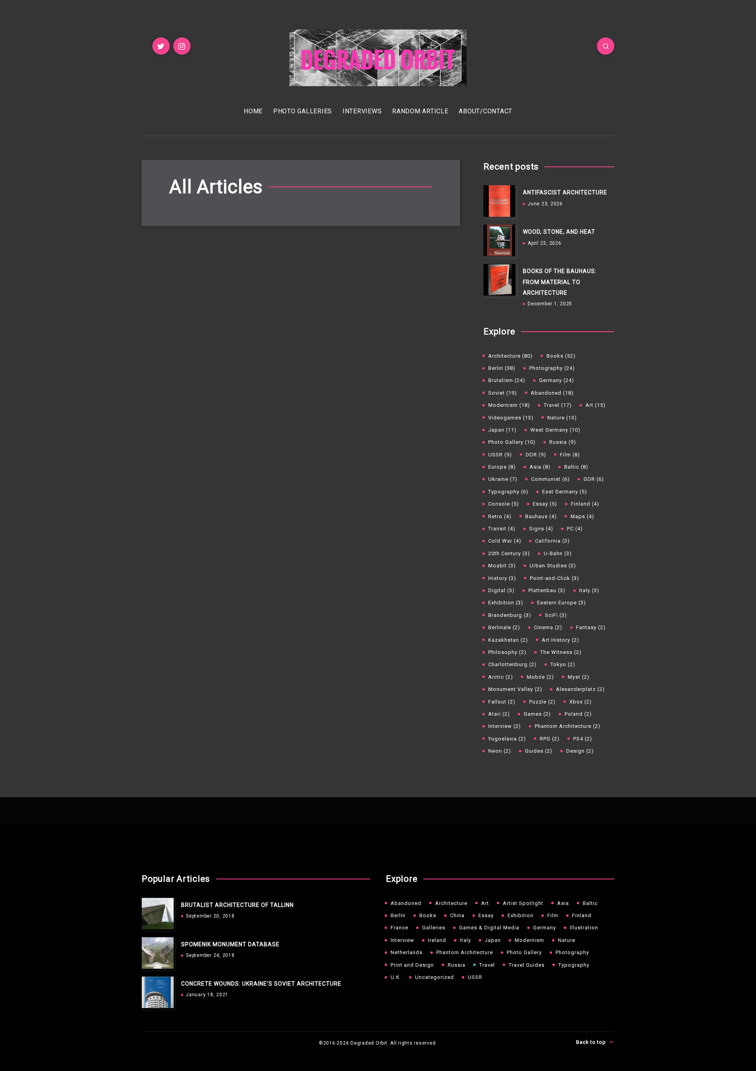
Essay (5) (545, 504)
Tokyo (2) (562, 664)
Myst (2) (578, 677)
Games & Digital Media (489, 928)
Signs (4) (541, 529)
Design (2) (580, 751)
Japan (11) (502, 430)
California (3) (552, 541)
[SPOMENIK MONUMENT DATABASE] (157, 953)
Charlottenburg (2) (512, 664)
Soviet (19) (502, 393)
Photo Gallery (524, 952)
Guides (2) (538, 751)
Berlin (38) (501, 368)
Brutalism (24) (506, 380)
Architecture (451, 903)
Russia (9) (562, 442)
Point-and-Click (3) (554, 578)
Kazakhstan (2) (508, 640)
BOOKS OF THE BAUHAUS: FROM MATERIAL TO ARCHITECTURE (560, 282)
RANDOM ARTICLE (420, 111)
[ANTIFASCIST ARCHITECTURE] (499, 201)
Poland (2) (578, 714)
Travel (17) (558, 405)
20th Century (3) (509, 553)
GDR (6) (594, 479)
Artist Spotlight (523, 903)
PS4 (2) (582, 739)
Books (427, 915)
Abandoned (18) (552, 393)
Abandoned (406, 903)
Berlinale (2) (504, 627)
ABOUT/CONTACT (485, 111)
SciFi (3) (556, 615)
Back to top (591, 1042)
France (399, 928)
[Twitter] (161, 46)
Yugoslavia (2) (507, 739)
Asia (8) (540, 467)
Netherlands (406, 952)
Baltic (590, 903)
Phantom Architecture (464, 952)
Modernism (529, 940)
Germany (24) (556, 380)
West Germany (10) (555, 430)
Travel (487, 965)
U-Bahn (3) (558, 553)
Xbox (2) (580, 702)
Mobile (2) (540, 677)
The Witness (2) (561, 652)
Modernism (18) (509, 405)
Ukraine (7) (502, 479)
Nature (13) (562, 418)
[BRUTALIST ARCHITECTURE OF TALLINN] (157, 913)
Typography (573, 965)
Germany (544, 928)
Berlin (398, 915)
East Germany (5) (564, 492)
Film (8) (570, 455)
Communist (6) (550, 479)
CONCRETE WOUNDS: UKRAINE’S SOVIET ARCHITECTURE (261, 984)
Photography (572, 952)
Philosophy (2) (507, 652)
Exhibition (521, 915)
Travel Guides (527, 965)
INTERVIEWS (362, 111)
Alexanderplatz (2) (580, 689)
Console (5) (503, 504)
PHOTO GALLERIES (302, 111)
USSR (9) (500, 455)
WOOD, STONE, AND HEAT (559, 232)
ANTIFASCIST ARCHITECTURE (565, 192)
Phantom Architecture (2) (567, 726)
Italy (465, 940)
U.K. (396, 977)
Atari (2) (499, 714)
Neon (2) (499, 751)
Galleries (433, 928)
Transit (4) (501, 529)
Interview (402, 940)
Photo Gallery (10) (512, 442)
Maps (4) (582, 516)
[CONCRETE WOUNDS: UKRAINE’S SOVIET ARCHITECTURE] (157, 992)
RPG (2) (550, 739)
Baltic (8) (576, 467)
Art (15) (596, 405)
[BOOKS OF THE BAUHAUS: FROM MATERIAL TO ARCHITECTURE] (499, 279)
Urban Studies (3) (553, 566)
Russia (456, 965)
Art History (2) (560, 640)
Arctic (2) (500, 677)
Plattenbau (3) (546, 590)
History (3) (502, 578)
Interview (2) (504, 726)
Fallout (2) (501, 702)
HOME (253, 111)
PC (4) (575, 529)
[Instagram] (182, 46)
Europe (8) (502, 467)
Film (552, 915)
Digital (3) (501, 590)
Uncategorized (434, 977)
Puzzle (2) (542, 702)
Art (485, 903)
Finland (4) (585, 504)
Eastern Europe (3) (561, 603)
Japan (493, 940)
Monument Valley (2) (515, 689)
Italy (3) (589, 590)
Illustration (584, 928)
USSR (475, 977)
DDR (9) (536, 455)
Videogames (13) (511, 418)
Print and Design (412, 965)
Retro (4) (499, 516)
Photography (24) (552, 368)
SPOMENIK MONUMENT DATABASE (230, 944)
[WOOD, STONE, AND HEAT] (499, 240)
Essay (486, 915)
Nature (566, 940)
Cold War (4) (504, 541)
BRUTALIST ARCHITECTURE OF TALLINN (237, 905)
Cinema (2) (548, 627)
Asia (563, 903)
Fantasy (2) (591, 627)
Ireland (437, 940)
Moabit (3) (502, 566)
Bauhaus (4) (541, 516)
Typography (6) (508, 492)
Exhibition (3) (505, 603)
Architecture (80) (510, 356)
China (457, 915)
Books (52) (561, 356)
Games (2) (537, 714)
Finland (581, 915)
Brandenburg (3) (509, 615)
